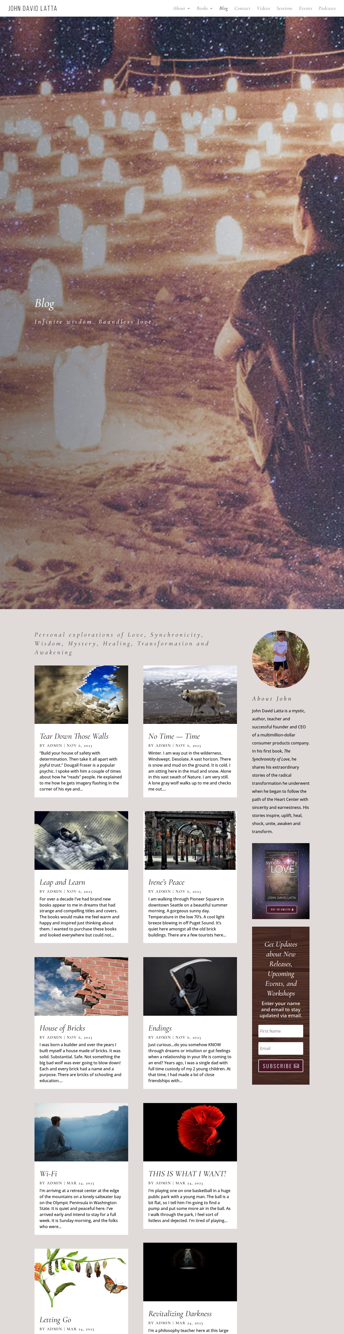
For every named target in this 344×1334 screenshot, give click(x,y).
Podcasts (327, 9)
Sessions (285, 9)
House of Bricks (62, 1028)
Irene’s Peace (166, 882)
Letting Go (55, 1319)
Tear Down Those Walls (74, 736)
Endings (160, 1028)
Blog (223, 9)
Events (305, 9)
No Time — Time (174, 736)
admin (54, 745)
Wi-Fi (48, 1174)
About (179, 9)
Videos (263, 9)
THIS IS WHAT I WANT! (187, 1174)
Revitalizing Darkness (180, 1313)
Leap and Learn (62, 882)
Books (202, 9)
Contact (242, 9)
